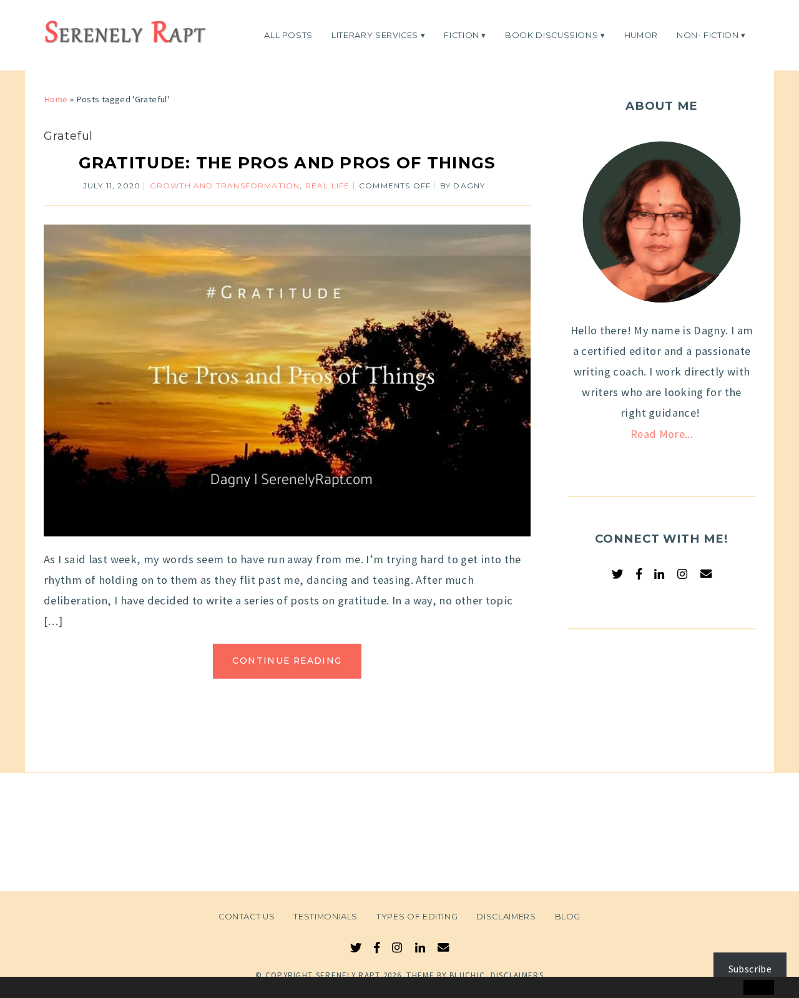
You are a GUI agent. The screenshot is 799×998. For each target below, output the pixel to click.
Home (55, 99)
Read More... (661, 434)
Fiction (461, 34)
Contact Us (246, 916)
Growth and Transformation (225, 185)
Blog (568, 916)
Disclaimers (506, 916)
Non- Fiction (708, 34)
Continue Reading (286, 661)
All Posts (288, 34)
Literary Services (374, 34)
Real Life (327, 185)
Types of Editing (417, 916)
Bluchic (467, 975)
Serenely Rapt (348, 975)
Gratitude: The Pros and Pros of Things (287, 162)
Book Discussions (551, 34)
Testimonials (325, 916)
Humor (641, 34)
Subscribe (750, 968)
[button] (35, 988)
